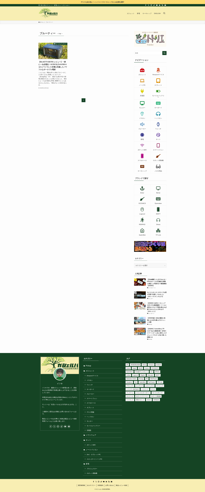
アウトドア (129, 386)
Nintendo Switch (131, 379)
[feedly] (159, 5)
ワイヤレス (129, 400)
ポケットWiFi (91, 445)
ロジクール (129, 396)
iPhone (157, 371)
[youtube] (156, 5)
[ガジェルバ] (48, 13)
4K (127, 364)
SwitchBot (142, 382)
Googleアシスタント (141, 371)
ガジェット (90, 371)
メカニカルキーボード (143, 393)
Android (158, 364)
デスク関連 (90, 412)
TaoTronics (151, 382)
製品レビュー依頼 (121, 485)
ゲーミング (159, 386)
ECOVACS (155, 368)
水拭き (149, 400)
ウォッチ (90, 385)
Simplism (129, 382)
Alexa (144, 364)
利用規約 (100, 485)
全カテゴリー (91, 485)
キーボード (90, 389)
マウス (153, 389)
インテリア (139, 386)
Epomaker (129, 371)
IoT (152, 371)
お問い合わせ (109, 485)
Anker (128, 368)
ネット (88, 440)
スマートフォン (92, 398)
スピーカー (90, 394)
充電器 (89, 430)
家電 (87, 464)
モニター (90, 421)
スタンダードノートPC (94, 459)
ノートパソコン (92, 450)
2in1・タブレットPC (94, 454)
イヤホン (90, 380)
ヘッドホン (90, 417)
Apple (134, 368)
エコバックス (149, 386)
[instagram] (151, 5)
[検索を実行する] (164, 53)
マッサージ (129, 393)
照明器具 (156, 400)
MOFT (158, 375)
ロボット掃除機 (92, 473)
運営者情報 (81, 485)
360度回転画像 (135, 364)
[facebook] (145, 5)
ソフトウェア (91, 435)
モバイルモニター (157, 393)
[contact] (165, 5)
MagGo (143, 375)
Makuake (150, 375)
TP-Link (160, 382)
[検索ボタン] (164, 13)
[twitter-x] (148, 5)
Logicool (135, 375)
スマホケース (91, 403)
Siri (136, 382)
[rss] (162, 5)
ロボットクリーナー (142, 396)
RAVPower (153, 379)
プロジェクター (92, 469)
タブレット (90, 407)
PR (147, 379)
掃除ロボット (140, 400)
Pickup (88, 366)
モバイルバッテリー (93, 426)
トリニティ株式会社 (132, 389)
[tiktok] (154, 5)
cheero (147, 368)
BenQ (140, 368)
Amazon (151, 364)
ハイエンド (144, 389)
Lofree (128, 375)
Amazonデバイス (92, 376)
